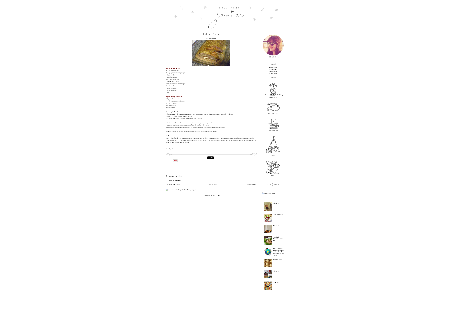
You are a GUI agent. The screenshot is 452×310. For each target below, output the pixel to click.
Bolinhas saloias (277, 260)
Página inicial (213, 184)
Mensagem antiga (251, 184)
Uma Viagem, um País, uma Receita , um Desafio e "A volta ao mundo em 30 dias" (278, 251)
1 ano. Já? (276, 282)
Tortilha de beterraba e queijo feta (278, 238)
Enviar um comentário (175, 180)
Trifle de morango (278, 214)
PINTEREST (273, 72)
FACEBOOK (273, 68)
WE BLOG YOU (215, 195)
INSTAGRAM (273, 70)
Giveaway (276, 203)
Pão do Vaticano (277, 226)
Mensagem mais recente (173, 184)
